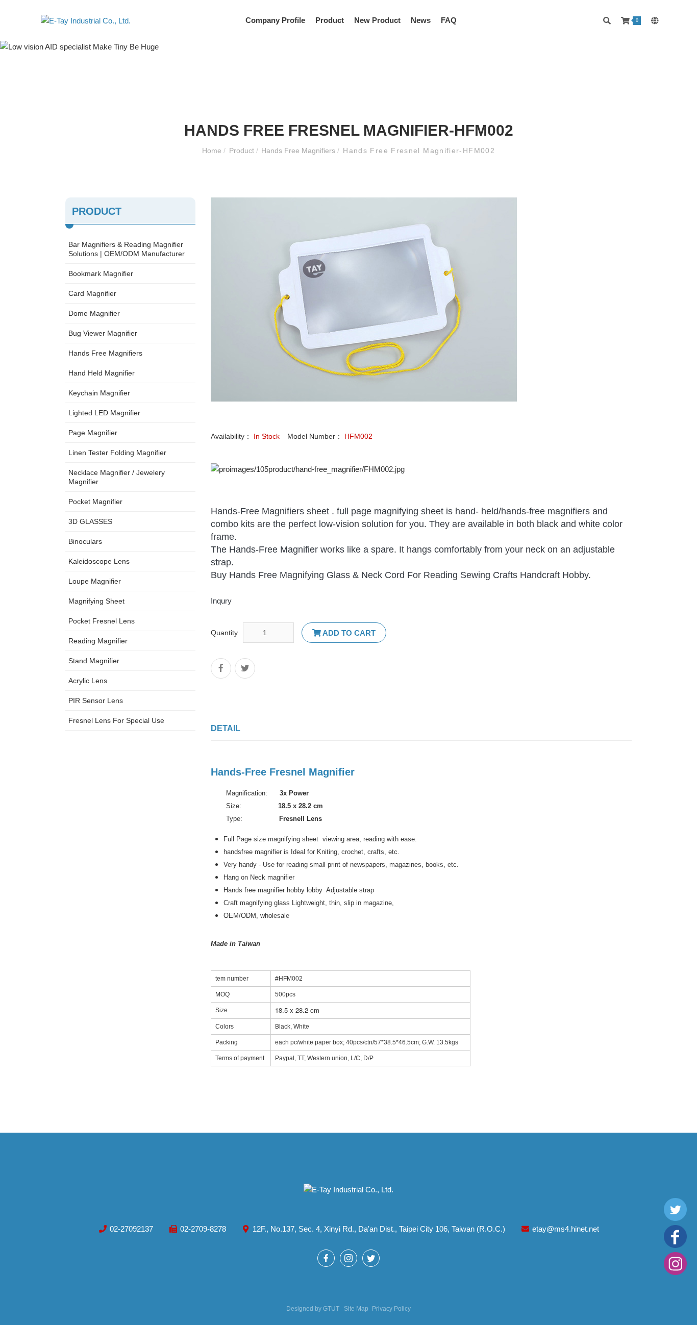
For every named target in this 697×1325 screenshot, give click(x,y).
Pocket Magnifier (95, 501)
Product (329, 20)
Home (212, 150)
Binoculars (85, 541)
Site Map (356, 1308)
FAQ (449, 20)
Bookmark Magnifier (100, 273)
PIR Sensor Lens (95, 700)
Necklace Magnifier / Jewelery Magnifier (116, 477)
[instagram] (675, 1264)
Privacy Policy (391, 1308)
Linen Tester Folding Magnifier (117, 452)
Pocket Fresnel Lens (101, 621)
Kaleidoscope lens (99, 561)
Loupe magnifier (94, 581)
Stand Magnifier (93, 661)
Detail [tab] (225, 728)
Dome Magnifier (94, 313)
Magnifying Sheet (96, 601)
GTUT (331, 1308)
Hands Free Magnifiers (299, 150)
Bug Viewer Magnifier (102, 333)
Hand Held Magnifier (101, 373)
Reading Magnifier (98, 641)
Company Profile (275, 20)
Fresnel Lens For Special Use (116, 720)
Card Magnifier (92, 293)
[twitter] (675, 1210)
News (421, 20)
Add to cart (348, 633)
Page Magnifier (92, 433)
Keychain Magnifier (99, 393)
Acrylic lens (87, 681)
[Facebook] (675, 1237)
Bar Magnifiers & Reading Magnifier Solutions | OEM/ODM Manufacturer (126, 249)
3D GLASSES (90, 521)
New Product (377, 20)
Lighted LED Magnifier (104, 413)
